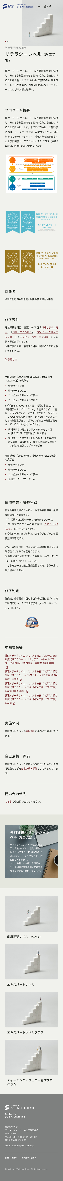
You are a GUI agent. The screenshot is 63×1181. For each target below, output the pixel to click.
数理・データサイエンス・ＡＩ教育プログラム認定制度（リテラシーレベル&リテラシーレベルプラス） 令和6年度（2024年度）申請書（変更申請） (31, 659)
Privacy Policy (28, 1157)
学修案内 (9, 359)
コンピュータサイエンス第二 (35, 337)
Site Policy (10, 1157)
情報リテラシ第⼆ (22, 332)
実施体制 (30, 731)
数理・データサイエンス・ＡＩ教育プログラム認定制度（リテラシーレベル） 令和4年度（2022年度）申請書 (31, 699)
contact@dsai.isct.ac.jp (23, 1145)
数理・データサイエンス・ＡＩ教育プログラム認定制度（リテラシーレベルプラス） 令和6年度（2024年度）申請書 (31, 675)
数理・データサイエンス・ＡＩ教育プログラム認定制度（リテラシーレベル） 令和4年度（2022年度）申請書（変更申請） (31, 687)
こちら (8, 801)
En (50, 6)
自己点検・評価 (29, 768)
